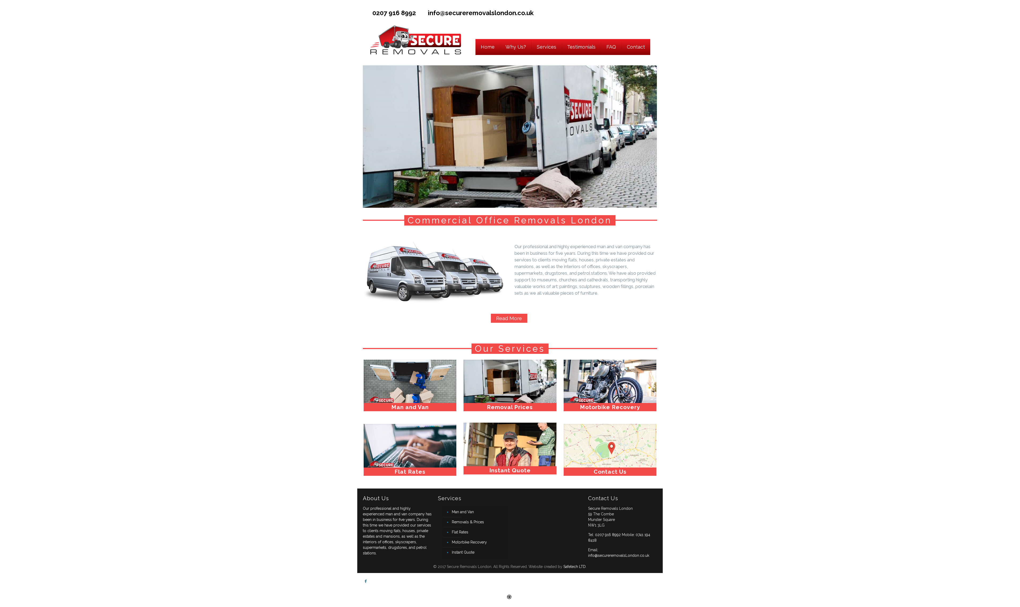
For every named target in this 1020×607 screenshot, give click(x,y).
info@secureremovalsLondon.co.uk (618, 555)
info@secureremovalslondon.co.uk (481, 13)
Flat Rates (460, 532)
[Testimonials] (581, 31)
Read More (509, 318)
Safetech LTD (574, 566)
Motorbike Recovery (469, 542)
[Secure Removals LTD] (415, 31)
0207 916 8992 (394, 13)
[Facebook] (654, 12)
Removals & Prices (468, 522)
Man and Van (463, 512)
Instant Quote (463, 552)
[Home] (487, 31)
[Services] (547, 31)
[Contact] (636, 31)
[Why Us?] (516, 31)
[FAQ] (611, 31)
